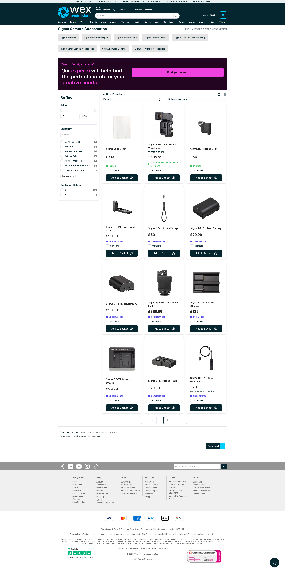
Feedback (76, 490)
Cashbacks (198, 482)
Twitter (62, 466)
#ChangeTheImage (129, 493)
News (123, 477)
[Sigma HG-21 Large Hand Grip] (122, 207)
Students (107, 10)
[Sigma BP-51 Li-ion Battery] (122, 283)
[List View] (224, 95)
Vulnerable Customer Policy (178, 497)
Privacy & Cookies (176, 484)
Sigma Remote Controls (114, 49)
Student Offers (127, 485)
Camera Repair (151, 491)
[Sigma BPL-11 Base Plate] (164, 360)
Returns (99, 491)
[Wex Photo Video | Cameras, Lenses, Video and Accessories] (74, 12)
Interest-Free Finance (106, 1)
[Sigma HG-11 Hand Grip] (206, 127)
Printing (148, 497)
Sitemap (172, 487)
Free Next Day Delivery (130, 1)
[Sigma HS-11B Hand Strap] (164, 208)
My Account (118, 10)
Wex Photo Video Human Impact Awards (130, 489)
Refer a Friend (199, 494)
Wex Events (149, 482)
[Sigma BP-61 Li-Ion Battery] (206, 208)
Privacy (160, 548)
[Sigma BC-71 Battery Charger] (122, 359)
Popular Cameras (80, 493)
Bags (103, 22)
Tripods (93, 22)
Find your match (178, 72)
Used (157, 22)
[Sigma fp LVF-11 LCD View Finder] (164, 282)
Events (192, 22)
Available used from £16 (202, 391)
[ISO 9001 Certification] (204, 557)
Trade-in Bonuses (201, 485)
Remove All (213, 446)
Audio (138, 22)
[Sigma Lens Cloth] (122, 127)
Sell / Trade (169, 22)
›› (183, 420)
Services (203, 22)
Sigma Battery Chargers (96, 37)
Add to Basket (119, 177)
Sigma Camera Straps (156, 37)
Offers (222, 22)
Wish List (128, 10)
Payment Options (104, 494)
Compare (114, 170)
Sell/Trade (209, 15)
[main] (142, 240)
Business (138, 10)
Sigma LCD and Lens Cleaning (190, 37)
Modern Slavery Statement (175, 491)
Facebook (70, 466)
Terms (167, 548)
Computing (126, 22)
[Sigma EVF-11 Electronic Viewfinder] (164, 124)
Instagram (87, 466)
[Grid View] (220, 95)
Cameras (62, 22)
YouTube (79, 466)
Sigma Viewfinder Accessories (150, 49)
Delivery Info (101, 488)
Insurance (149, 494)
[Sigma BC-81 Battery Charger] (206, 282)
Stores (98, 10)
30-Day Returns (153, 1)
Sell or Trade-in (151, 485)
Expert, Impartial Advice (176, 1)
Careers (99, 500)
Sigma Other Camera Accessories (77, 49)
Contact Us (148, 10)
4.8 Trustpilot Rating (201, 1)
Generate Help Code (105, 503)
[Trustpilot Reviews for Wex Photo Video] (80, 553)
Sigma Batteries (68, 37)
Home (188, 29)
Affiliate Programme (201, 491)
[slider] (61, 110)
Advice (75, 487)
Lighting (113, 22)
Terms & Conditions (177, 481)
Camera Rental (151, 488)
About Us (100, 482)
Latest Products (79, 502)
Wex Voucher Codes (201, 488)
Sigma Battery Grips (127, 37)
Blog (213, 22)
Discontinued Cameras (78, 497)
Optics (148, 22)
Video (83, 22)
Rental (182, 22)
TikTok (95, 466)
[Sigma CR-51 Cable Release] (206, 358)
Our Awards (126, 482)
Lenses (73, 22)
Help (98, 477)
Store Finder (101, 497)
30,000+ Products (83, 1)
